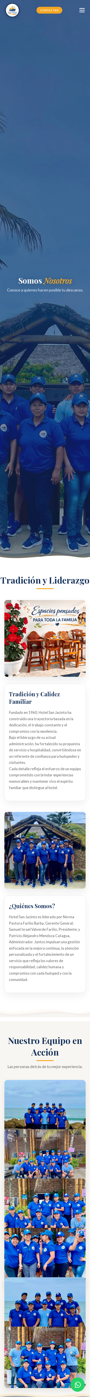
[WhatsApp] (78, 1384)
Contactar (49, 10)
